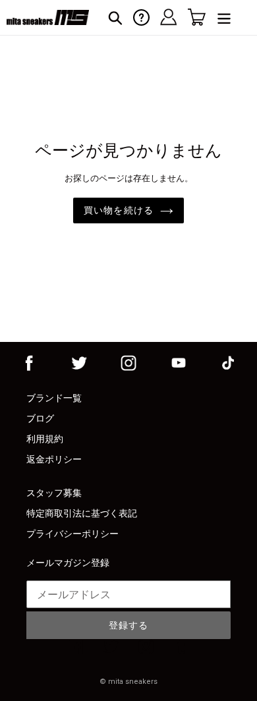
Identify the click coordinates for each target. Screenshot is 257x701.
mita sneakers (132, 681)
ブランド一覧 (54, 398)
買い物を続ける (119, 210)
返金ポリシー (54, 459)
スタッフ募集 (54, 493)
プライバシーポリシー (72, 533)
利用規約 (44, 439)
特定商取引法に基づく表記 (81, 513)
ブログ (40, 418)
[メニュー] (224, 17)
